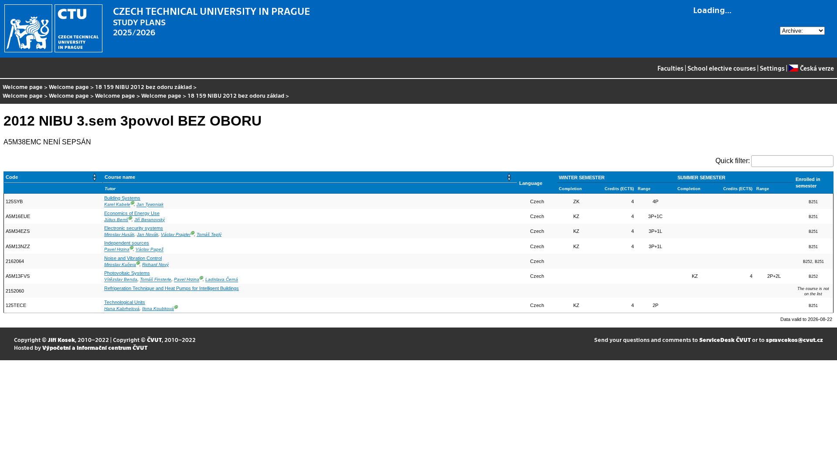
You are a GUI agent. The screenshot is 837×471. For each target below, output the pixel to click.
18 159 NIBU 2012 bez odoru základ (143, 86)
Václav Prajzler (176, 234)
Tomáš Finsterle (155, 279)
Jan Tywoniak (149, 204)
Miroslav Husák (119, 234)
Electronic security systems (133, 228)
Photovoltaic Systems (127, 273)
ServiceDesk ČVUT (725, 339)
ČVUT (154, 339)
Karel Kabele (117, 204)
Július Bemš (116, 219)
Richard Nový (155, 264)
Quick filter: (732, 160)
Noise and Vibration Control (133, 258)
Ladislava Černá (221, 279)
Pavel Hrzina (116, 249)
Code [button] (12, 177)
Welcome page (23, 86)
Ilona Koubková (158, 308)
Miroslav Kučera (120, 264)
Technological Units (124, 302)
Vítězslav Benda (120, 279)
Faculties (670, 68)
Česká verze (817, 68)
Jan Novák (147, 234)
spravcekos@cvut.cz (794, 339)
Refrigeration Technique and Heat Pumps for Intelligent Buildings (171, 288)
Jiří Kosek (61, 339)
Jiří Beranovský (149, 219)
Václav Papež (149, 249)
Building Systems (122, 198)
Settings (772, 68)
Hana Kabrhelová (122, 308)
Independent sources (126, 243)
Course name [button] (120, 177)
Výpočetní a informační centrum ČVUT (94, 347)
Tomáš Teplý (209, 234)
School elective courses (721, 68)
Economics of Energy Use (132, 213)
